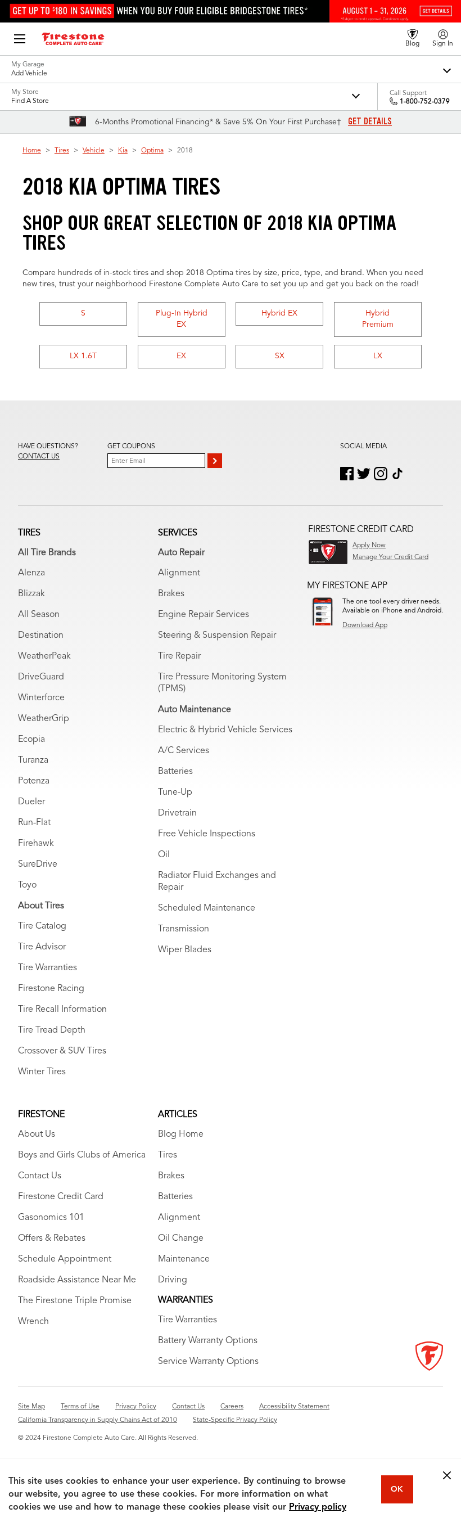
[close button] (447, 1475)
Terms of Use (80, 1406)
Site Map (31, 1406)
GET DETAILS (370, 121)
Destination (41, 635)
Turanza (33, 760)
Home (31, 150)
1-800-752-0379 (425, 101)
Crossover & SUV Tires (62, 1051)
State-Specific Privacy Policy (235, 1420)
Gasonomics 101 (51, 1217)
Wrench (33, 1321)
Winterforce (41, 698)
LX (377, 356)
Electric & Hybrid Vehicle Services (225, 730)
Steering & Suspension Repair (217, 635)
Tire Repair (179, 656)
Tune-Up (175, 792)
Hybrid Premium (378, 318)
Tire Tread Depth (51, 1030)
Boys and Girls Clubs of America (82, 1155)
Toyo (27, 885)
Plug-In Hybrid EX (181, 318)
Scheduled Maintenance (206, 908)
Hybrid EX (279, 313)
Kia (123, 150)
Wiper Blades (184, 949)
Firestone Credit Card (60, 1196)
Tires (62, 150)
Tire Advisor (42, 947)
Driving (172, 1280)
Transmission (183, 929)
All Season (39, 614)
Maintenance (184, 1259)
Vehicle (94, 150)
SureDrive (37, 864)
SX (279, 356)
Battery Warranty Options (207, 1340)
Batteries (175, 771)
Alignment (179, 573)
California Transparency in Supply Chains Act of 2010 (97, 1420)
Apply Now (369, 545)
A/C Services (183, 750)
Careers (231, 1406)
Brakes (171, 593)
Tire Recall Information (62, 1009)
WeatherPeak (44, 656)
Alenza (31, 573)
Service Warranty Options (208, 1361)
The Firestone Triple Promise (75, 1300)
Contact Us (39, 1176)
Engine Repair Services (203, 614)
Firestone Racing (51, 988)
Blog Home (181, 1134)
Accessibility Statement (294, 1406)
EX (181, 356)
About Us (36, 1134)
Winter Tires (42, 1072)
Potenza (33, 781)
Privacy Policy (135, 1406)
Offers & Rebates (51, 1238)
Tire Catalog (42, 926)
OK (397, 1489)
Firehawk (36, 843)
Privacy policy (317, 1507)
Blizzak (31, 593)
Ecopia (31, 739)
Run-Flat (34, 822)
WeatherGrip (43, 718)
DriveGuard (41, 677)
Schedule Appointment (64, 1259)
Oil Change (181, 1238)
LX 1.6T (83, 356)
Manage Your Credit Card (390, 557)
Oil (164, 854)
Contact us (39, 456)
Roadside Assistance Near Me (77, 1280)
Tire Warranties (47, 967)
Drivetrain (177, 813)
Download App (364, 625)
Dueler (31, 802)
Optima (152, 150)
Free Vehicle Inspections (206, 834)
